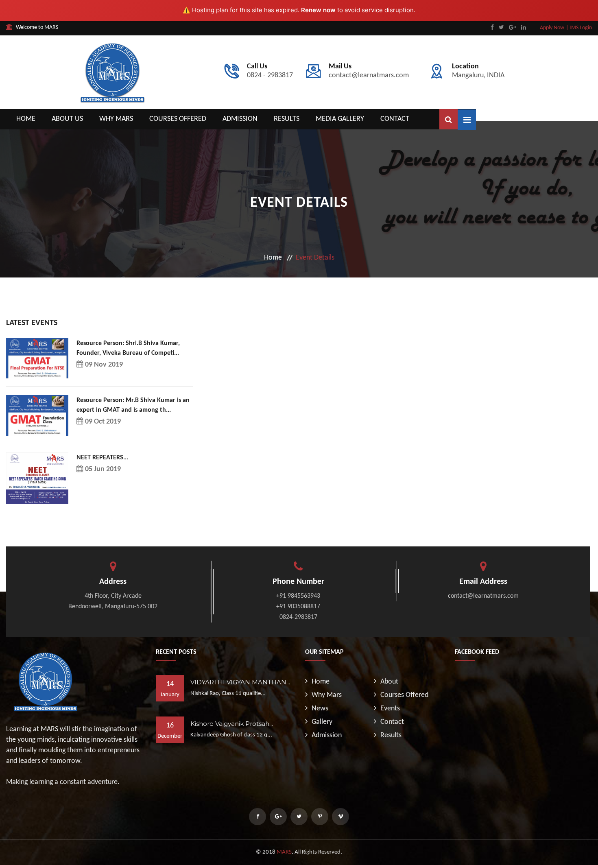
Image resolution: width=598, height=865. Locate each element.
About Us (67, 119)
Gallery (322, 722)
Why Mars (116, 119)
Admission (240, 119)
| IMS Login (579, 28)
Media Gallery (340, 119)
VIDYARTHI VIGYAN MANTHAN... (240, 682)
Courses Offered (177, 119)
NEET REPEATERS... (102, 457)
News (320, 708)
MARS (284, 852)
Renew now (318, 10)
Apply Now (552, 28)
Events (390, 708)
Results (286, 119)
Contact (394, 119)
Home (25, 119)
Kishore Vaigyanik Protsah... (231, 723)
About (389, 682)
